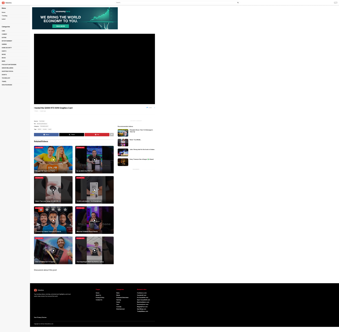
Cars (3, 31)
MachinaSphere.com (143, 302)
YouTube (41, 121)
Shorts (4, 74)
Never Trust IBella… (135, 140)
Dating (4, 37)
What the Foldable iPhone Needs (87, 231)
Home (3, 12)
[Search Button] (238, 2)
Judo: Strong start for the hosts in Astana (142, 149)
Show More (136, 169)
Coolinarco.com (142, 293)
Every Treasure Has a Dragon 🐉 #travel (142, 159)
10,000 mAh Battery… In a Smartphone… (89, 201)
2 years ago (43, 111)
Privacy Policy (100, 297)
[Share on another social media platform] (112, 134)
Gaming (4, 44)
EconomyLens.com (142, 304)
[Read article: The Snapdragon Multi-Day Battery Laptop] (94, 250)
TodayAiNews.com (142, 311)
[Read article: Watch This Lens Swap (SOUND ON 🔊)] (53, 190)
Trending (4, 15)
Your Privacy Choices (40, 317)
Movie (4, 54)
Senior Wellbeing (7, 68)
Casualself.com (141, 295)
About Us (98, 295)
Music (4, 58)
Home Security (7, 47)
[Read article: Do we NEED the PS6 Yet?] (94, 159)
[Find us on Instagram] (152, 324)
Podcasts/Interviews (9, 64)
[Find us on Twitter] (149, 324)
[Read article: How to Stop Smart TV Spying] (53, 250)
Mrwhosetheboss (42, 123)
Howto (4, 51)
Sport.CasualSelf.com (143, 300)
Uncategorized (7, 85)
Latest (3, 19)
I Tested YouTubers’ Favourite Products (48, 231)
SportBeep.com (141, 309)
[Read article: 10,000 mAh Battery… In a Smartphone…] (94, 190)
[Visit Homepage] (10, 2)
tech (50, 129)
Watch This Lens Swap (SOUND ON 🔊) (48, 201)
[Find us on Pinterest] (154, 324)
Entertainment (7, 41)
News (3, 61)
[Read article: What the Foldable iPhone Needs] (94, 220)
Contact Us (99, 300)
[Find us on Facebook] (147, 324)
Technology (6, 78)
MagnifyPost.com (142, 306)
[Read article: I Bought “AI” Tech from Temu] (53, 159)
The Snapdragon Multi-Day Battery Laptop (90, 262)
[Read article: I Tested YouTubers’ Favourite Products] (53, 220)
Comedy (4, 34)
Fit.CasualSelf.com (142, 297)
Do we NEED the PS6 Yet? (85, 171)
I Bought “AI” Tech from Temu (45, 171)
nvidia (45, 129)
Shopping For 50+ (7, 71)
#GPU (39, 129)
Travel (4, 81)
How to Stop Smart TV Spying (45, 262)
